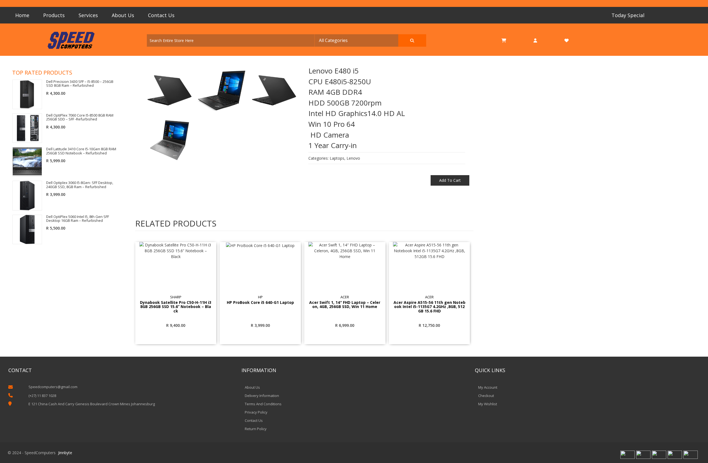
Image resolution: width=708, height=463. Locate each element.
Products (54, 15)
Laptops (337, 158)
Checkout (486, 395)
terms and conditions (263, 403)
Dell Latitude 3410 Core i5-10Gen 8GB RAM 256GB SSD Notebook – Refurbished (81, 151)
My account (487, 387)
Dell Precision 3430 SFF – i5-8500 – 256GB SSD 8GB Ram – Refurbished (79, 84)
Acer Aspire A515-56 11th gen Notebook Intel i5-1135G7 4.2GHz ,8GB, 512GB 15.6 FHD (429, 306)
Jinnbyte (65, 452)
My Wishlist (487, 403)
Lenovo (353, 158)
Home (22, 15)
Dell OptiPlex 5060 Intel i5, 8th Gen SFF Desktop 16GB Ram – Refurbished (77, 219)
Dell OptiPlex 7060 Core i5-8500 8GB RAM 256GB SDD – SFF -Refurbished (79, 117)
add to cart (450, 180)
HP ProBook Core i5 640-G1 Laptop (260, 302)
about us (252, 387)
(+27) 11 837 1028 (42, 395)
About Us (123, 15)
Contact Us (161, 15)
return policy (256, 428)
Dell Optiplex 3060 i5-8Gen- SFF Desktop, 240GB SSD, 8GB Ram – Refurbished (79, 185)
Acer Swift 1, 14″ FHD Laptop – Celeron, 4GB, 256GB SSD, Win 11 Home (344, 304)
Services (88, 15)
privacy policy (256, 412)
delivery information (262, 395)
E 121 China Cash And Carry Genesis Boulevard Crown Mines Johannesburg (91, 403)
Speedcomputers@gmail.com (52, 386)
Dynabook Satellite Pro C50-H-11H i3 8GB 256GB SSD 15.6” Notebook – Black (175, 306)
